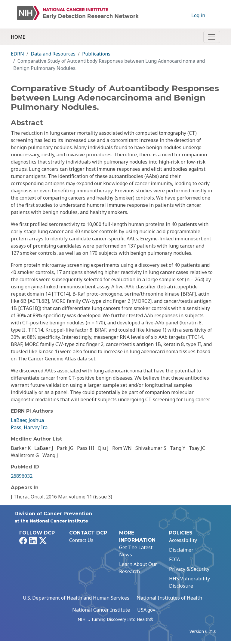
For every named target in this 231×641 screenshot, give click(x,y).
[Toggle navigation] (211, 37)
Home (18, 37)
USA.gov (146, 609)
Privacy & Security (189, 569)
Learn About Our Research (138, 568)
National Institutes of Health (169, 597)
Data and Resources (53, 53)
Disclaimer (181, 549)
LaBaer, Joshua (27, 420)
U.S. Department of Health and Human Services (76, 597)
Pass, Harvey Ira (29, 427)
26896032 (21, 476)
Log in (198, 15)
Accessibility (183, 540)
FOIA (174, 559)
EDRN (17, 53)
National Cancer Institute (101, 609)
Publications (96, 53)
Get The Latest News (135, 551)
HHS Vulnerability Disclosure (189, 582)
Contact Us (81, 540)
